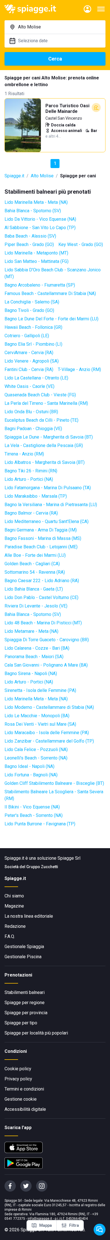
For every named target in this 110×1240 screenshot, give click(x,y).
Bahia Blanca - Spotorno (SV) (33, 210)
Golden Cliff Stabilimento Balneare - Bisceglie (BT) (54, 783)
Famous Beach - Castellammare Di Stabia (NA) (50, 293)
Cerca (55, 59)
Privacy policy (18, 1079)
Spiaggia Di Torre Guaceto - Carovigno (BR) (47, 639)
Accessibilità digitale (25, 1109)
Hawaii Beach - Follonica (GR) (33, 327)
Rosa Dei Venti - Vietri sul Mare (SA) (40, 724)
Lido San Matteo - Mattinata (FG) (37, 261)
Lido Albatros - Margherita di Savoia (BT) (45, 462)
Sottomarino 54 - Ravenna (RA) (35, 572)
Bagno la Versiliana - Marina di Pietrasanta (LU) (51, 504)
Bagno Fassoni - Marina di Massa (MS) (43, 538)
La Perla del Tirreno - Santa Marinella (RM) (46, 403)
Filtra (74, 1225)
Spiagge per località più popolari (36, 1033)
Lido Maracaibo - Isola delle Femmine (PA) (47, 732)
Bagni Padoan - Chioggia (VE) (33, 428)
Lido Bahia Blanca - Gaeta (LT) (34, 589)
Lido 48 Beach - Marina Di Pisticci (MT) (43, 622)
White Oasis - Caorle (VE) (29, 386)
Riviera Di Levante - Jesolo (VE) (36, 606)
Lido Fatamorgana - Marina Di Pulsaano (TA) (48, 487)
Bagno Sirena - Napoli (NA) (31, 673)
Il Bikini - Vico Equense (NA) (32, 807)
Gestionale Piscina (23, 956)
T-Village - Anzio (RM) (79, 369)
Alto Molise (42, 175)
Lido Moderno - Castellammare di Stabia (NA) (49, 707)
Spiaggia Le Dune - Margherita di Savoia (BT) (49, 437)
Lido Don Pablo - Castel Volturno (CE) (41, 597)
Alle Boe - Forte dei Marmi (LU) (35, 555)
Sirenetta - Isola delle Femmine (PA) (40, 690)
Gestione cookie (21, 1099)
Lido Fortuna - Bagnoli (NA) (31, 774)
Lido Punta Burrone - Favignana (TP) (40, 823)
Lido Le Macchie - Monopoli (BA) (37, 715)
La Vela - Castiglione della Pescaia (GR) (44, 445)
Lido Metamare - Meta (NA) (31, 631)
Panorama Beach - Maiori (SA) (34, 656)
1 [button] (55, 163)
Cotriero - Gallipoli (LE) (27, 335)
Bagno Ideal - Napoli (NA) (29, 766)
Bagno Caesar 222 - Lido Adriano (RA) (42, 580)
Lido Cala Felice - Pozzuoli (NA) (36, 749)
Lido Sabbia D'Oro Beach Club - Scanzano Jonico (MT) (53, 273)
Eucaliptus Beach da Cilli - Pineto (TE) (41, 420)
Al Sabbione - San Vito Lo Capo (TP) (40, 227)
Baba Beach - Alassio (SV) (30, 236)
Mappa (45, 1225)
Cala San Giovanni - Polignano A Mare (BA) (46, 665)
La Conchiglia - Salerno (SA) (32, 302)
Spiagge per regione (25, 1002)
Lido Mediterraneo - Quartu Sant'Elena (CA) (47, 521)
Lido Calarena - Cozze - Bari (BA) (37, 648)
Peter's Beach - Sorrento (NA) (34, 815)
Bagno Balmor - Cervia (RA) (31, 513)
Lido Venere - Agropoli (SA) (32, 361)
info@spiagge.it (40, 1219)
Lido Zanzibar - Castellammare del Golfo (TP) (49, 741)
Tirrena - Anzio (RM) (24, 454)
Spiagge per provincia (26, 1012)
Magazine (14, 906)
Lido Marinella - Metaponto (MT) (36, 253)
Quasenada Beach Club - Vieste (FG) (40, 394)
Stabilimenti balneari (25, 992)
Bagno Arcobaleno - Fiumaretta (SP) (40, 285)
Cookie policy (18, 1068)
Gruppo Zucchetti (42, 866)
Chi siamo (14, 896)
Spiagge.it (14, 175)
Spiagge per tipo (21, 1022)
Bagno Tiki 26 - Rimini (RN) (31, 470)
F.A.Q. (10, 936)
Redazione (15, 926)
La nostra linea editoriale (29, 916)
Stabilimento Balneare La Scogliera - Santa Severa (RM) (54, 795)
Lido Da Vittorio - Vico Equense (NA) (40, 219)
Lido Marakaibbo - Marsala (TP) (36, 496)
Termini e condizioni (24, 1089)
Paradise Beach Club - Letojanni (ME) (41, 546)
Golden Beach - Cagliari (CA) (32, 563)
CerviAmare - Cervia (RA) (29, 352)
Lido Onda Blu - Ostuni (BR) (31, 411)
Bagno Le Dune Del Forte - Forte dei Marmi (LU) (51, 318)
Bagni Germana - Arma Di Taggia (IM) (41, 530)
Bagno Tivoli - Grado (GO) (29, 310)
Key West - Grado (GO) (80, 244)
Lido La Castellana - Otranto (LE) (36, 378)
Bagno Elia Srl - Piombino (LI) (33, 344)
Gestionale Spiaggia (24, 946)
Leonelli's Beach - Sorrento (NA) (36, 758)
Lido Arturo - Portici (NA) (29, 479)
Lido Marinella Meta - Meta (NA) (36, 202)
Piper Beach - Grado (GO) (29, 244)
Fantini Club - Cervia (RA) (29, 369)
